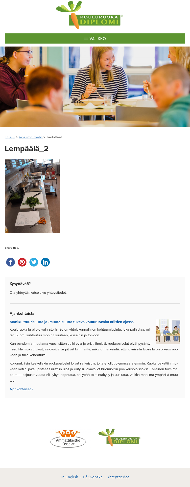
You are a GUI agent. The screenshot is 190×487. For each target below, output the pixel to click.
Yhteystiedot (118, 477)
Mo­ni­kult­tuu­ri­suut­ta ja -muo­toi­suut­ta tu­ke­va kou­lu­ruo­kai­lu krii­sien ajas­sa (72, 322)
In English (69, 477)
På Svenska (92, 477)
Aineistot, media (31, 137)
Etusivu (10, 137)
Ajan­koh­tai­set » (21, 389)
